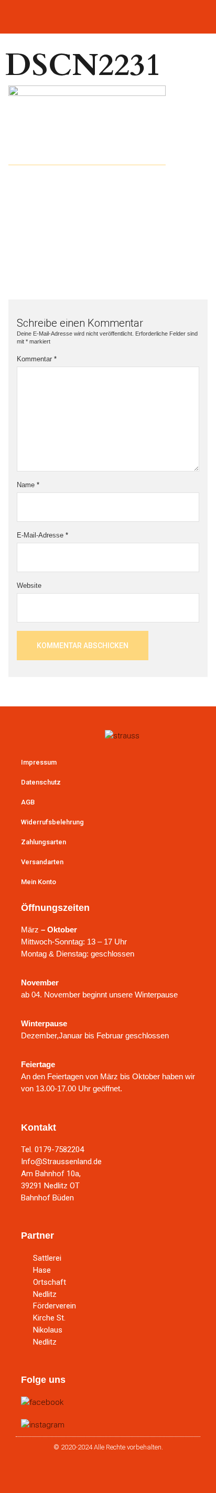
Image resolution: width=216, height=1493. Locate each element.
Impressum (39, 762)
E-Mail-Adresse (42, 535)
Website (29, 585)
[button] (108, 14)
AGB (28, 802)
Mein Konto (38, 882)
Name (28, 485)
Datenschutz (41, 782)
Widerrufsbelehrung (52, 822)
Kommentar (37, 359)
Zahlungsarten (43, 842)
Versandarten (42, 862)
